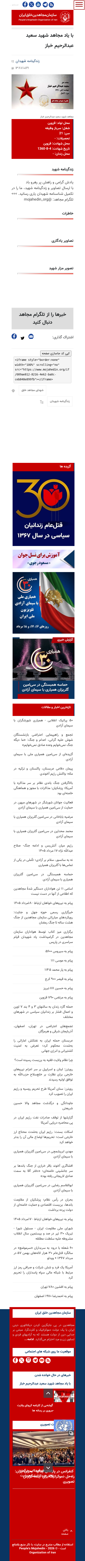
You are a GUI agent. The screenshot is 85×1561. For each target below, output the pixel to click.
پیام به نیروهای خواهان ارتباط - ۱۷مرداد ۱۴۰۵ (43, 1219)
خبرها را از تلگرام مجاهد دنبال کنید (42, 318)
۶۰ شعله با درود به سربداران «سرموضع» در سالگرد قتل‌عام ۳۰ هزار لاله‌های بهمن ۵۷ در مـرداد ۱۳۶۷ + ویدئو (43, 1253)
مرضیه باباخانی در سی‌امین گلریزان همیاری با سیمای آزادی (43, 819)
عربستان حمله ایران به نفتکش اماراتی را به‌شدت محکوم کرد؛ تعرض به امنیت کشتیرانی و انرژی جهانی (43, 1046)
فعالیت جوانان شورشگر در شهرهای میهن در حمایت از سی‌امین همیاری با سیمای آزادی (43, 805)
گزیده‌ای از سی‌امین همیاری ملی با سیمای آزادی (43, 757)
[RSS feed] (51, 5)
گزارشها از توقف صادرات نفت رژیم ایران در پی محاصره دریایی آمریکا (43, 1120)
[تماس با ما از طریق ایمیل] (41, 1360)
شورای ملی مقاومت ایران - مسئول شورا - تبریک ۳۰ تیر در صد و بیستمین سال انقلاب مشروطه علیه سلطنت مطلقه (43, 1233)
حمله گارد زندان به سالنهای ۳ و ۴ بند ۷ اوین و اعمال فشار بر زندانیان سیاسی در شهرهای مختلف (43, 1012)
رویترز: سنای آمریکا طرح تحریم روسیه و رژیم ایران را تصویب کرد (43, 1091)
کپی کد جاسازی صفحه (56, 353)
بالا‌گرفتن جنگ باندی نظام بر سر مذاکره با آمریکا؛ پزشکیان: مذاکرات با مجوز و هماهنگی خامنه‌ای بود (43, 788)
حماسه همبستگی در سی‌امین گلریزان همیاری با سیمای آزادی (43, 877)
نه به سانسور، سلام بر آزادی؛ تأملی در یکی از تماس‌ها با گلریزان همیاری (43, 863)
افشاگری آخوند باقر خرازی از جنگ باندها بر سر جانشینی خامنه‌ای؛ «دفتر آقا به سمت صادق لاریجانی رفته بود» (43, 1171)
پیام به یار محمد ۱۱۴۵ (59, 970)
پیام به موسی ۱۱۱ (62, 960)
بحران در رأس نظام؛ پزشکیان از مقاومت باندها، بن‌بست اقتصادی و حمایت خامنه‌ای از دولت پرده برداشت (43, 1205)
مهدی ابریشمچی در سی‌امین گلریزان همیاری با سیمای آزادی (43, 1154)
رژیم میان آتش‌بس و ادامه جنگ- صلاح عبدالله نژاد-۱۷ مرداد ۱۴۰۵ (43, 848)
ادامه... (29, 1339)
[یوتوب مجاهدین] (38, 4)
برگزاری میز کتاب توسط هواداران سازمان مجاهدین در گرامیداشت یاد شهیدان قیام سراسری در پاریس (43, 937)
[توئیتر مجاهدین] (31, 4)
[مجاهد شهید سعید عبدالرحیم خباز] (42, 91)
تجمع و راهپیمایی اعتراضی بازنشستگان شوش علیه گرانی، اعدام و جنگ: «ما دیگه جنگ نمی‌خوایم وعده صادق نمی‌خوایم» (43, 740)
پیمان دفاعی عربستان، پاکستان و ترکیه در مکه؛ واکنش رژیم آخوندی (43, 771)
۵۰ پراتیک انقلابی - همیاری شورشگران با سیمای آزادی (43, 723)
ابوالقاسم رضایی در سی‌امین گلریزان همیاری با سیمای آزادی (43, 1188)
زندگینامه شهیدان (28, 61)
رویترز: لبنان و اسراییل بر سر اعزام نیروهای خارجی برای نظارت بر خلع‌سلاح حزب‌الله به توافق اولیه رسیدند (43, 1074)
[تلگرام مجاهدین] (45, 4)
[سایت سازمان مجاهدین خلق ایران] (42, 17)
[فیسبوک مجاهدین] (25, 4)
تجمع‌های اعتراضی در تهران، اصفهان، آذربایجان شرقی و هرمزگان (43, 1029)
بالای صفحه (65, 1530)
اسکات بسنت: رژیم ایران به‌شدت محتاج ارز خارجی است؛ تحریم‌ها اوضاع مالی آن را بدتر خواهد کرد (43, 1137)
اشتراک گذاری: (62, 337)
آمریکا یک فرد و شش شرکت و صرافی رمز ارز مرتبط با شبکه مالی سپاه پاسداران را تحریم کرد (43, 1272)
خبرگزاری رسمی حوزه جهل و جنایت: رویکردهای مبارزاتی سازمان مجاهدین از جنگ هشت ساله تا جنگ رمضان (43, 917)
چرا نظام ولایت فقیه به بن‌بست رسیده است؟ (43, 1060)
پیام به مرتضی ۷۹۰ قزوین (56, 997)
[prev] (48, 1393)
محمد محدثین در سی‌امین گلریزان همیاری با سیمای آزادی (43, 834)
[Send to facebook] (14, 336)
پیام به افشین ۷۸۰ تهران (57, 1287)
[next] (48, 1467)
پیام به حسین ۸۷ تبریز (58, 988)
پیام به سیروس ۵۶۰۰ (59, 951)
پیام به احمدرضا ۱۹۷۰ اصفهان (53, 1296)
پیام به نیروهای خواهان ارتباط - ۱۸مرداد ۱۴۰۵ (43, 903)
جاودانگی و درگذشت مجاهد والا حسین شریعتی (43, 1106)
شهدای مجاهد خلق (32, 390)
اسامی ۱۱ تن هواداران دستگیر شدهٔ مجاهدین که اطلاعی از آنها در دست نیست (43, 891)
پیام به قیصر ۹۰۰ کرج (59, 979)
